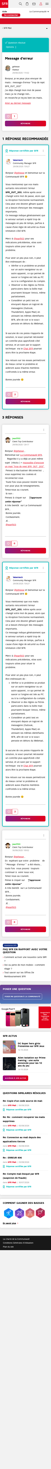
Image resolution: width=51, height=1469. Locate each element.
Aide (4, 11)
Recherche (20, 4)
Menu (47, 4)
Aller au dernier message (18, 103)
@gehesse (19, 173)
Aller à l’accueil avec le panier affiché (27, 4)
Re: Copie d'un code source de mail (22, 1101)
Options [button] (45, 28)
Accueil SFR (4, 4)
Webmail (34, 4)
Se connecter (11, 15)
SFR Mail (7, 28)
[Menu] (47, 4)
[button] (8, 116)
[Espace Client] (40, 4)
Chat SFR (28, 348)
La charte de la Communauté (16, 1239)
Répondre (25, 123)
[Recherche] (20, 4)
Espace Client (40, 4)
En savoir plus (9, 1223)
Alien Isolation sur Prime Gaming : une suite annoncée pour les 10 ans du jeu (31, 1061)
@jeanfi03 (19, 238)
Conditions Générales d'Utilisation (18, 1243)
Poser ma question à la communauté (22, 997)
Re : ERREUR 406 (12, 1157)
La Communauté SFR (31, 455)
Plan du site (8, 1247)
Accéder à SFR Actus (15, 1078)
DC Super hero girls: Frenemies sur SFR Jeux (31, 1044)
